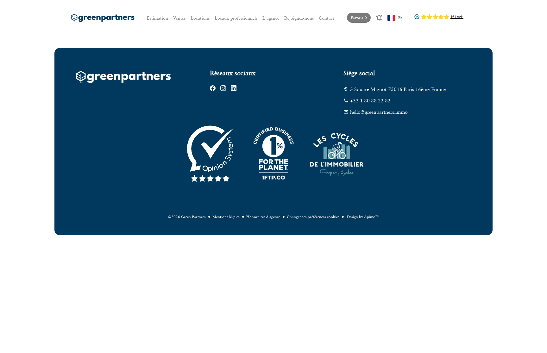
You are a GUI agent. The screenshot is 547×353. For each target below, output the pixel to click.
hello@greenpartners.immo (379, 112)
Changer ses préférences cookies (313, 216)
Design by (362, 216)
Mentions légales (226, 216)
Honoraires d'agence (263, 216)
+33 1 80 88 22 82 (370, 100)
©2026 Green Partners (187, 216)
